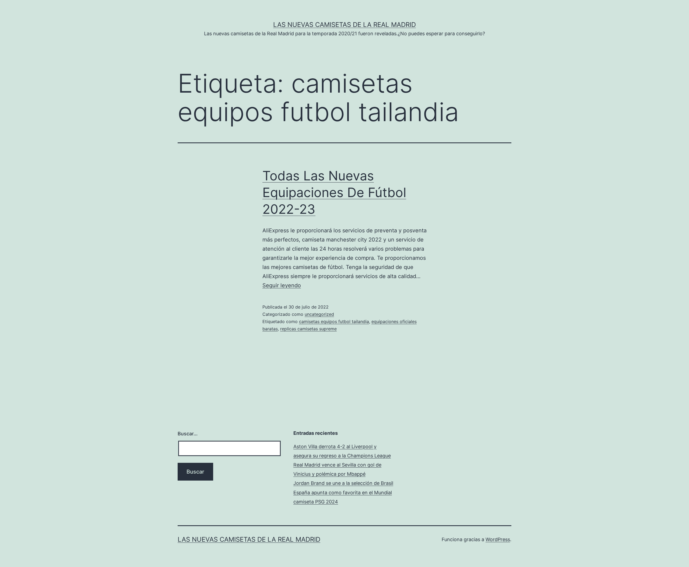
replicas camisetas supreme (308, 328)
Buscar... (188, 433)
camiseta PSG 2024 (315, 502)
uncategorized (319, 314)
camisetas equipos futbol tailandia (334, 321)
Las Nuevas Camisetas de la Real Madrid (344, 25)
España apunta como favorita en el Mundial (342, 492)
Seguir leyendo (281, 285)
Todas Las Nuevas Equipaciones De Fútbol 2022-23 (334, 192)
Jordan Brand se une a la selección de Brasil (343, 483)
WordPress (498, 539)
